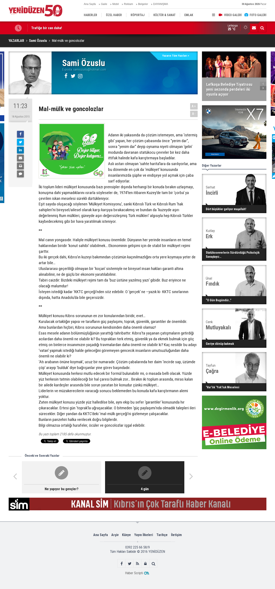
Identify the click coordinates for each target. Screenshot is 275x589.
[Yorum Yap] (20, 173)
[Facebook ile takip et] (122, 563)
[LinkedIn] (20, 150)
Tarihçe (162, 535)
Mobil (115, 4)
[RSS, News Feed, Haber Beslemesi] (138, 563)
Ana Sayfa (90, 4)
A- (194, 114)
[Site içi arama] (262, 28)
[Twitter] (20, 142)
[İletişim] (254, 28)
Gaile (104, 4)
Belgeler (143, 4)
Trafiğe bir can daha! (46, 28)
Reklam (128, 4)
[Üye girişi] (146, 563)
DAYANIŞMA (160, 4)
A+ (194, 106)
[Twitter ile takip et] (130, 563)
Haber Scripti (134, 573)
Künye (126, 535)
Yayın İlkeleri (143, 535)
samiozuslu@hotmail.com (89, 69)
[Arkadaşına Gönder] (20, 158)
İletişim (176, 535)
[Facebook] (20, 134)
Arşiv (115, 535)
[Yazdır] (20, 166)
